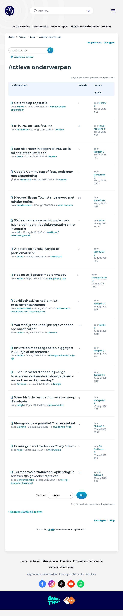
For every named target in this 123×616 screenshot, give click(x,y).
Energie (57, 384)
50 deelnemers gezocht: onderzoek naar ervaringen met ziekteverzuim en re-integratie (43, 224)
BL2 (18, 232)
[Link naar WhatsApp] (80, 584)
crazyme (98, 303)
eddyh (20, 405)
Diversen (52, 332)
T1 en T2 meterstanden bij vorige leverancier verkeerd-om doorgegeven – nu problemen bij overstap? (42, 376)
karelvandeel (24, 308)
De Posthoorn (99, 448)
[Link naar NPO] (69, 600)
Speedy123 (99, 251)
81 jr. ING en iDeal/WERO (33, 126)
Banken (60, 129)
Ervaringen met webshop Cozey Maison (45, 446)
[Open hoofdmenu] (113, 11)
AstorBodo (23, 129)
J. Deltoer (97, 474)
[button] (88, 11)
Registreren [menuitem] (94, 42)
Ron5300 (98, 200)
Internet (62, 179)
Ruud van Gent (99, 127)
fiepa (19, 449)
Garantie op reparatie (30, 103)
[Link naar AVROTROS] (53, 600)
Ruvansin (22, 384)
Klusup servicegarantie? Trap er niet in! (44, 423)
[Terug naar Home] (9, 11)
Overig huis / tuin (56, 278)
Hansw (20, 106)
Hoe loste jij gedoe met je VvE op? (40, 275)
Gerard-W (26, 179)
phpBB (51, 529)
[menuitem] (100, 520)
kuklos (102, 325)
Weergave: (41, 495)
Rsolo (20, 156)
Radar (20, 256)
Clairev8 (21, 426)
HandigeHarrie (99, 277)
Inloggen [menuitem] (109, 42)
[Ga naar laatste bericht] (95, 106)
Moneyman (99, 174)
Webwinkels (54, 449)
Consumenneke (25, 479)
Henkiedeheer (24, 205)
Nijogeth (98, 151)
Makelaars (56, 256)
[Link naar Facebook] (42, 584)
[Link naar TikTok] (61, 584)
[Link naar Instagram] (52, 584)
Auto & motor (65, 205)
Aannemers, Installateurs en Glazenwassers (40, 310)
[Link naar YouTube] (71, 584)
